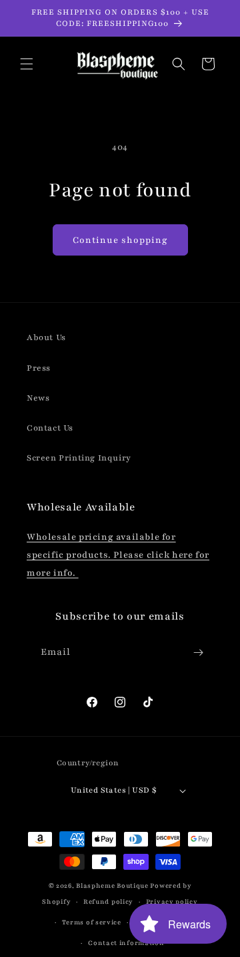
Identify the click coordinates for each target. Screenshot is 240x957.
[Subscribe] (198, 652)
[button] (26, 64)
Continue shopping (120, 240)
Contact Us (50, 428)
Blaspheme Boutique (112, 885)
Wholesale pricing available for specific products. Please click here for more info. (118, 555)
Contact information (126, 942)
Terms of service (91, 922)
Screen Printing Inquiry (79, 458)
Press (39, 368)
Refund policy (108, 901)
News (38, 398)
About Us (46, 337)
